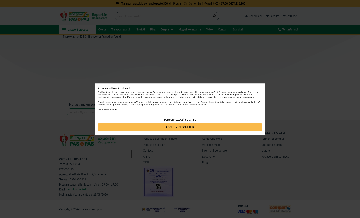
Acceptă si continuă (180, 127)
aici (116, 109)
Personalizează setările (180, 120)
